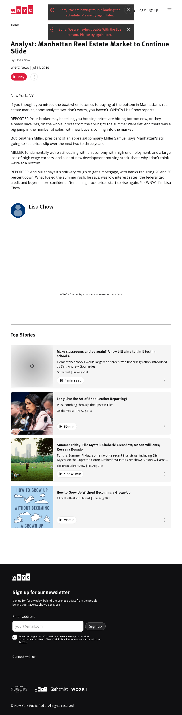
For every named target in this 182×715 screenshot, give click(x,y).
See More (54, 605)
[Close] (128, 10)
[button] (91, 366)
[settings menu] (169, 10)
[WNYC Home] (22, 9)
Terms (23, 642)
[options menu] (34, 77)
